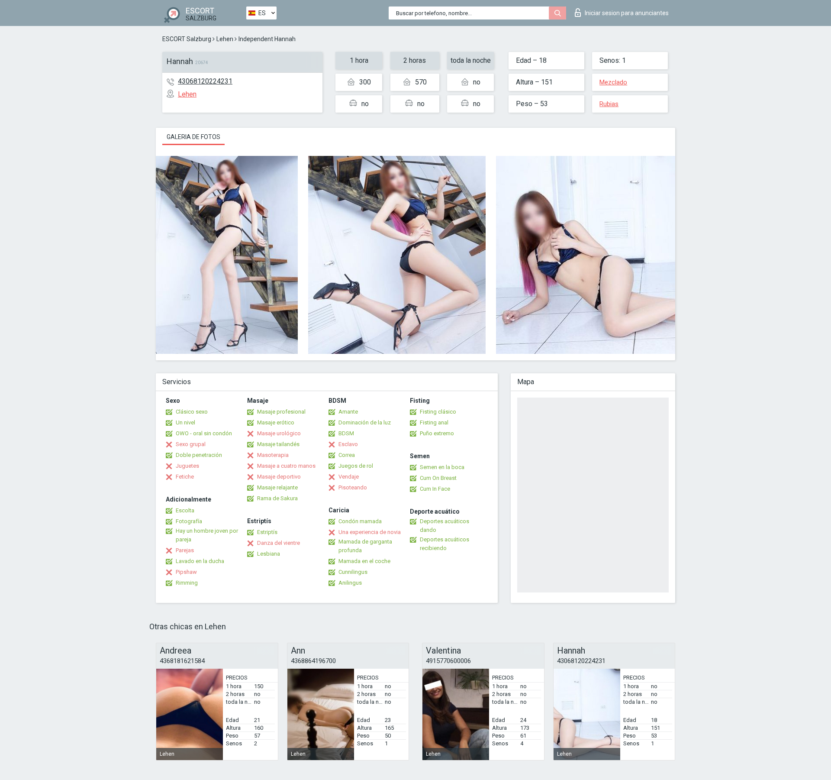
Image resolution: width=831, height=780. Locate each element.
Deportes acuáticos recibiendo (444, 543)
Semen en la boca (442, 467)
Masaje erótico (275, 422)
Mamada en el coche (364, 561)
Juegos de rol (355, 466)
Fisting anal (434, 422)
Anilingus (350, 582)
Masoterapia (273, 455)
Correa (346, 455)
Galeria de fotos (193, 136)
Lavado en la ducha (200, 561)
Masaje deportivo (279, 476)
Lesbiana (268, 553)
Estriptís (267, 532)
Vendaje (348, 476)
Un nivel (185, 422)
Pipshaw (186, 572)
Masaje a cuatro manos (286, 466)
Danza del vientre (278, 543)
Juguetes (187, 466)
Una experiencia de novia (369, 532)
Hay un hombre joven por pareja (207, 535)
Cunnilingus (352, 572)
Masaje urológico (279, 433)
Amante (348, 411)
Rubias (608, 104)
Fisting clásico (438, 411)
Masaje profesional (281, 411)
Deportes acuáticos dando (444, 525)
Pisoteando (352, 487)
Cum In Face (435, 488)
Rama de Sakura (277, 498)
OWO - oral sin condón (204, 433)
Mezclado (613, 82)
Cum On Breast (438, 478)
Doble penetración (199, 455)
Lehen (224, 39)
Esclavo (348, 444)
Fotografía (189, 521)
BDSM (346, 433)
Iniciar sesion (627, 13)
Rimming (187, 582)
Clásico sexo (192, 411)
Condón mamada (360, 521)
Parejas (185, 550)
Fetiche (185, 476)
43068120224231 (205, 81)
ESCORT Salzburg (186, 39)
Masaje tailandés (278, 444)
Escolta (185, 510)
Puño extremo (437, 433)
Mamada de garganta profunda (365, 545)
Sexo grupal (191, 444)
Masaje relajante (277, 487)
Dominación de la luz (364, 422)
